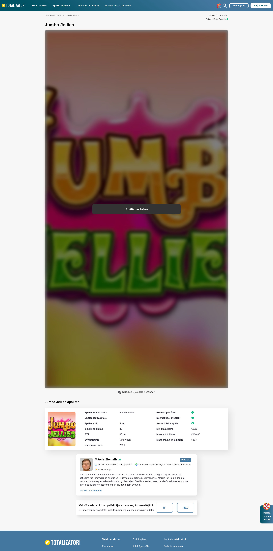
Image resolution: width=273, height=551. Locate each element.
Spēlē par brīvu (136, 209)
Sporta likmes (60, 5)
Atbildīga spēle (141, 546)
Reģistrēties (261, 5)
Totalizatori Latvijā (53, 15)
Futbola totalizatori (174, 546)
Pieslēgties (238, 5)
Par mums (107, 546)
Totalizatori (38, 5)
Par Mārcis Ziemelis (91, 490)
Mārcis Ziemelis (219, 19)
